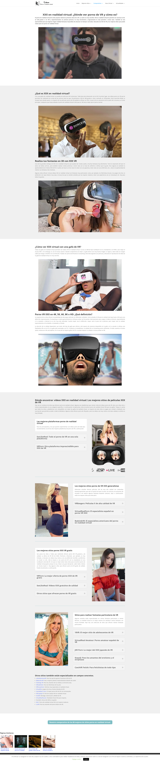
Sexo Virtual (108, 3)
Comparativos (97, 3)
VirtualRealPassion (41, 698)
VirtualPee (39, 689)
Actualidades (119, 3)
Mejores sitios (86, 3)
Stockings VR (39, 682)
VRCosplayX (39, 693)
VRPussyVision (40, 687)
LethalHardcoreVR (41, 678)
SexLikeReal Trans (41, 691)
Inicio (78, 3)
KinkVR (38, 695)
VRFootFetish (39, 685)
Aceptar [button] (86, 759)
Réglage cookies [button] (76, 759)
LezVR (37, 704)
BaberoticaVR (40, 680)
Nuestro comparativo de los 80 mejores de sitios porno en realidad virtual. (80, 722)
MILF (37, 702)
